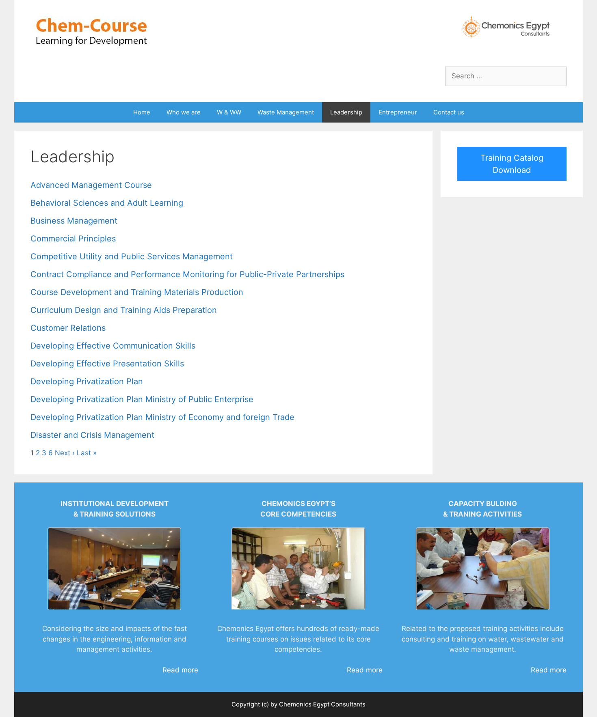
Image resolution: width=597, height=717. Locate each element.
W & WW (229, 112)
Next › (65, 453)
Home (141, 112)
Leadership (346, 112)
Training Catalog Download (511, 164)
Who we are (184, 112)
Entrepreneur (398, 112)
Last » (87, 453)
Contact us (448, 112)
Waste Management (285, 112)
